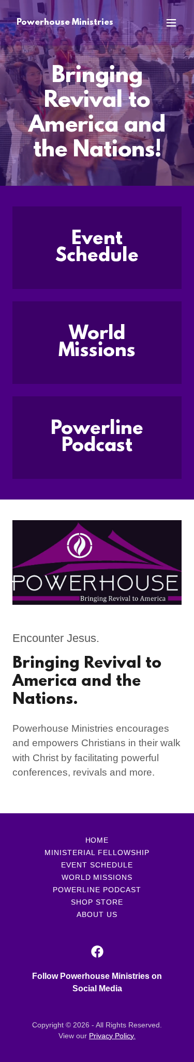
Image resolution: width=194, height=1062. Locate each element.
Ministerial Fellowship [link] (97, 852)
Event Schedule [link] (97, 865)
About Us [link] (97, 914)
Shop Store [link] (97, 902)
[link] (65, 22)
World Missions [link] (97, 877)
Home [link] (97, 840)
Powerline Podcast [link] (97, 890)
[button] (171, 22)
